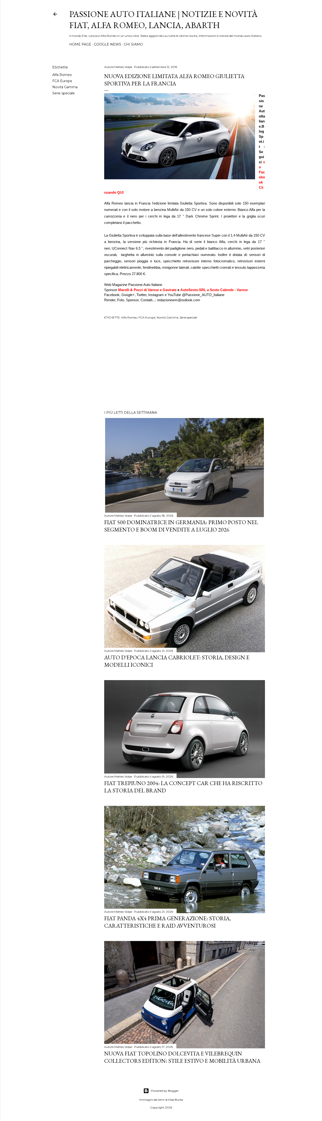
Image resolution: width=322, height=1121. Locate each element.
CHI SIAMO (133, 44)
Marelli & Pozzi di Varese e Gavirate (147, 290)
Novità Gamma (65, 87)
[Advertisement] (184, 366)
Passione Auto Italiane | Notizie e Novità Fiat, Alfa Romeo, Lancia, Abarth (163, 19)
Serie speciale (63, 93)
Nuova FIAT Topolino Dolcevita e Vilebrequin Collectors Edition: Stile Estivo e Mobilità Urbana (182, 1057)
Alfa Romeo (62, 75)
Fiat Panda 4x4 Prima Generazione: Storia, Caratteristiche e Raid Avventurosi (167, 922)
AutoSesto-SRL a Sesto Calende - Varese (214, 290)
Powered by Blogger (165, 1090)
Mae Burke (175, 1099)
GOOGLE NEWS (107, 44)
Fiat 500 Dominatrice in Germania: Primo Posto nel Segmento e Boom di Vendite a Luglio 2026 (181, 526)
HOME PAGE (80, 44)
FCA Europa (62, 81)
